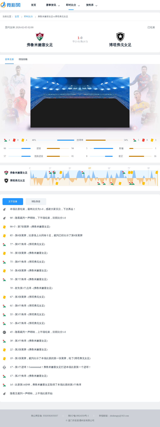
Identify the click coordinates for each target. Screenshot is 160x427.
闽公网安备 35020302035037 (44, 416)
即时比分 (71, 5)
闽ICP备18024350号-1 (78, 416)
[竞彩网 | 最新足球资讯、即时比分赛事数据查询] (13, 5)
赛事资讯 (51, 5)
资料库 (90, 5)
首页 (33, 5)
